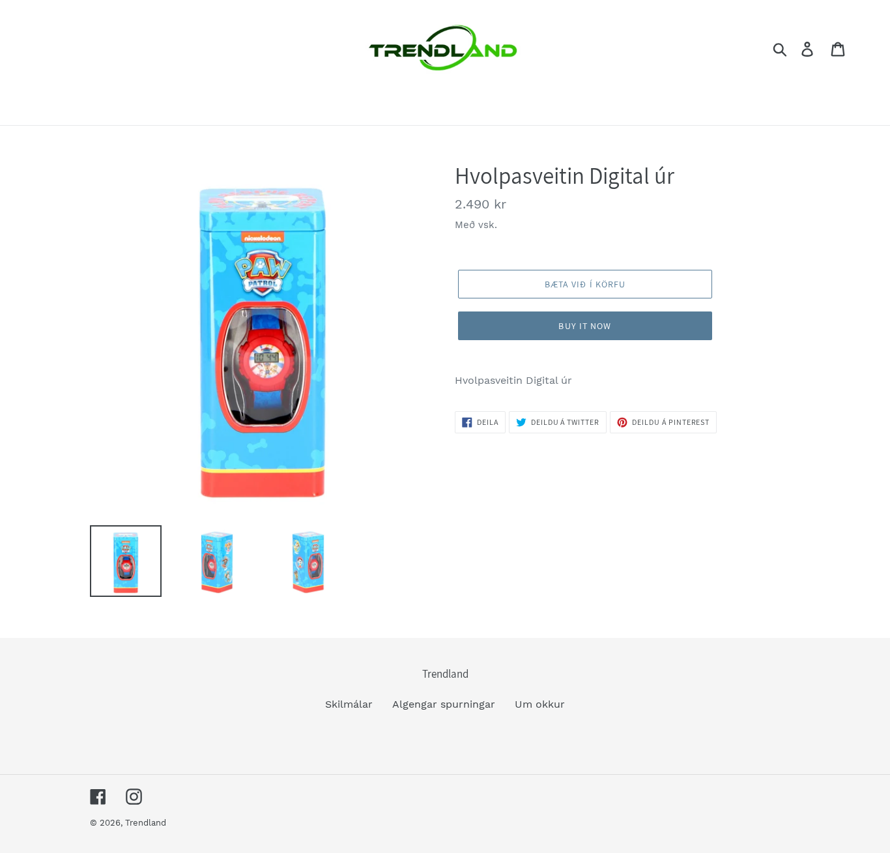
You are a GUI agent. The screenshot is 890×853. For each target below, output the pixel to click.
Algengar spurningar (443, 704)
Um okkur (540, 704)
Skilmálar (349, 704)
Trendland (145, 823)
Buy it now (584, 326)
